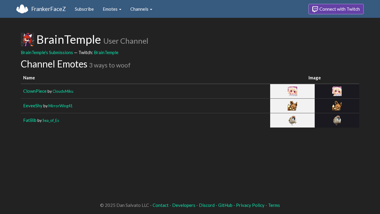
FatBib (30, 120)
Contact (161, 205)
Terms (274, 205)
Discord (207, 205)
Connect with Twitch (339, 9)
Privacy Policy (250, 205)
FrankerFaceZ (48, 8)
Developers (183, 205)
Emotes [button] (110, 9)
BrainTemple (106, 52)
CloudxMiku (63, 91)
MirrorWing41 (60, 105)
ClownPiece (35, 91)
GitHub (225, 205)
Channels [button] (139, 9)
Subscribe (84, 9)
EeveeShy (32, 105)
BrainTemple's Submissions (47, 52)
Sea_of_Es (50, 120)
